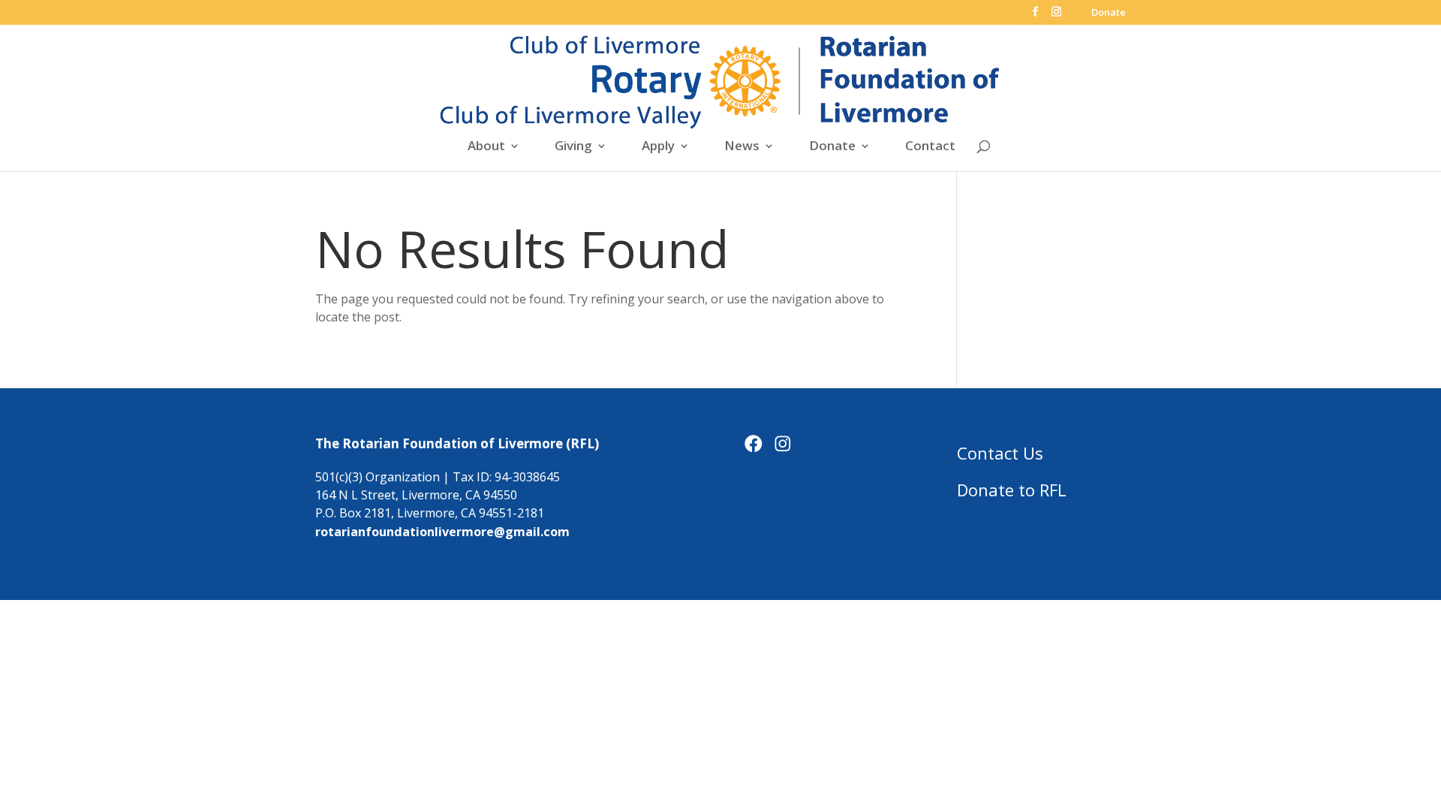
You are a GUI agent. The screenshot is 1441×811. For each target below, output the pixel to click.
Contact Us (1000, 453)
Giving (573, 147)
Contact (930, 147)
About (486, 147)
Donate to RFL (1011, 489)
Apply (658, 147)
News (742, 147)
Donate (1108, 13)
